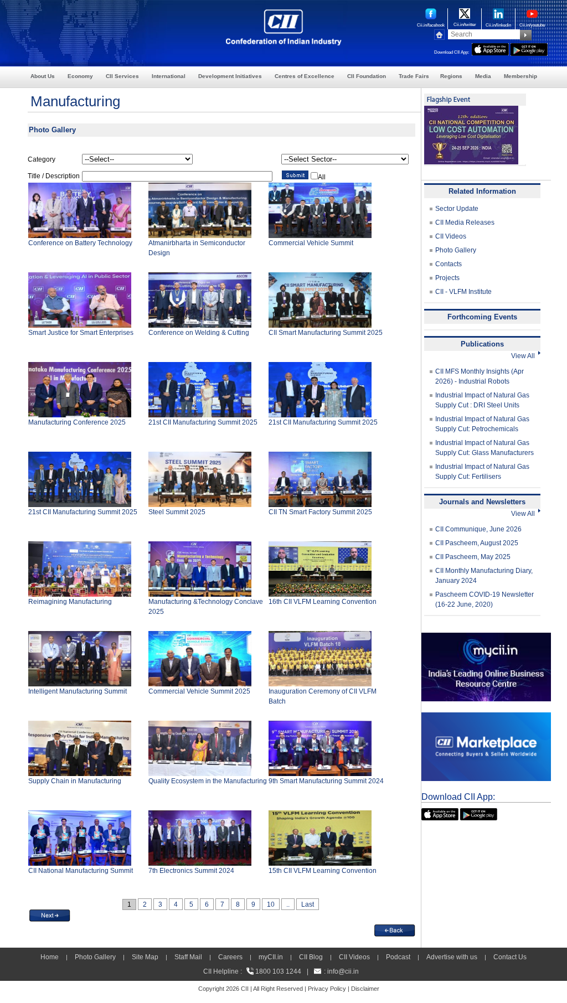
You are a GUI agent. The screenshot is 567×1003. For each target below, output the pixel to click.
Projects (447, 278)
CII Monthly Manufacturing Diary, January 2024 (484, 576)
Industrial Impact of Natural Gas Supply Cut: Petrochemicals (482, 424)
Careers (230, 957)
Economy (80, 76)
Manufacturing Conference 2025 (77, 422)
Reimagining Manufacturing (70, 602)
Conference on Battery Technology (80, 243)
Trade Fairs (414, 76)
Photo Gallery (455, 250)
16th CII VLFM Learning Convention (323, 602)
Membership (520, 76)
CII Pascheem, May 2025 (473, 557)
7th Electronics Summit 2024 (191, 871)
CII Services (122, 76)
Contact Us (510, 957)
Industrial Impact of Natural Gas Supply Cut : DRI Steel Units (482, 400)
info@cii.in (343, 971)
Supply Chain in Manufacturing (74, 781)
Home (49, 957)
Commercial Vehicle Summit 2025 (199, 691)
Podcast (398, 957)
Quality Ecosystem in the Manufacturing (207, 781)
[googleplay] (529, 48)
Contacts (448, 264)
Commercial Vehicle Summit (311, 243)
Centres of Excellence (304, 76)
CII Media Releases (464, 222)
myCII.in (271, 957)
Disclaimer (365, 988)
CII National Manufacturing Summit (80, 871)
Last (307, 904)
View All (524, 356)
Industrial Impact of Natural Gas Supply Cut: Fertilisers (482, 471)
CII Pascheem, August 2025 (476, 543)
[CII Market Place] (486, 717)
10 (271, 904)
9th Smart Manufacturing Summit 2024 (326, 781)
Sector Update (456, 209)
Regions (451, 76)
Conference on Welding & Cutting (198, 333)
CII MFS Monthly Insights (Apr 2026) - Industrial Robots (479, 376)
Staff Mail (188, 957)
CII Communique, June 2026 (478, 529)
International (168, 76)
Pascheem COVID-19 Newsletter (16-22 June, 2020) (484, 599)
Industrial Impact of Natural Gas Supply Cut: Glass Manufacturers (484, 448)
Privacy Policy (327, 988)
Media (483, 76)
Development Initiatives (230, 76)
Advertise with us (451, 957)
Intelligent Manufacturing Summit (77, 691)
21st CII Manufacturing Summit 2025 (202, 422)
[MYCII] (486, 638)
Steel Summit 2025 (176, 512)
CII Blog (311, 957)
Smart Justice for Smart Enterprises (80, 333)
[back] (394, 929)
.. (288, 904)
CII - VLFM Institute (463, 292)
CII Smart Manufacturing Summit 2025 (326, 333)
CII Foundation (366, 76)
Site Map (145, 957)
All (322, 177)
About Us (42, 76)
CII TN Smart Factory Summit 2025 (320, 512)
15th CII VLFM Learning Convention (323, 871)
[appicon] (490, 48)
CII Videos (450, 236)
